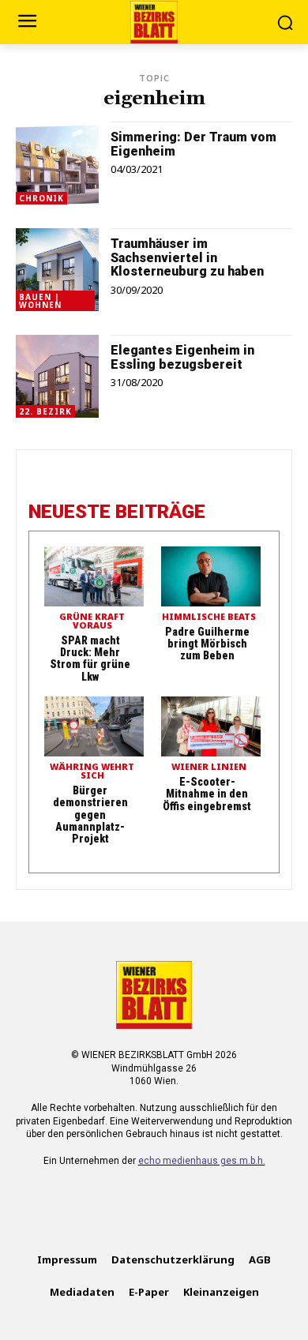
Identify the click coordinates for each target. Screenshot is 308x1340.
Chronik (41, 198)
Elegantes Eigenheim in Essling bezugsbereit (182, 357)
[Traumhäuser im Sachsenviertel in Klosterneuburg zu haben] (57, 269)
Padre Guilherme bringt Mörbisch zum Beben (207, 643)
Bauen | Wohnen (40, 300)
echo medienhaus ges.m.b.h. (201, 1160)
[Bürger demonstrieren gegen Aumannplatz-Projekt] (94, 726)
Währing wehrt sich (92, 771)
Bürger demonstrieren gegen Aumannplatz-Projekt (90, 815)
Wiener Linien (208, 767)
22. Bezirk (45, 411)
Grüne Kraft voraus (92, 621)
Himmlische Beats (209, 617)
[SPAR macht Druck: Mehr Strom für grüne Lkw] (94, 576)
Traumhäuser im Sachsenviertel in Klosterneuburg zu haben (187, 257)
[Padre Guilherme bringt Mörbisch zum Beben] (211, 576)
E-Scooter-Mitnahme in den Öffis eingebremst (207, 794)
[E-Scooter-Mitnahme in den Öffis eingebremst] (211, 726)
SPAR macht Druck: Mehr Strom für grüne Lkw (90, 658)
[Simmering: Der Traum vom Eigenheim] (57, 163)
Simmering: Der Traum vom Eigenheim (193, 144)
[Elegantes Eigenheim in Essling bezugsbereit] (57, 376)
